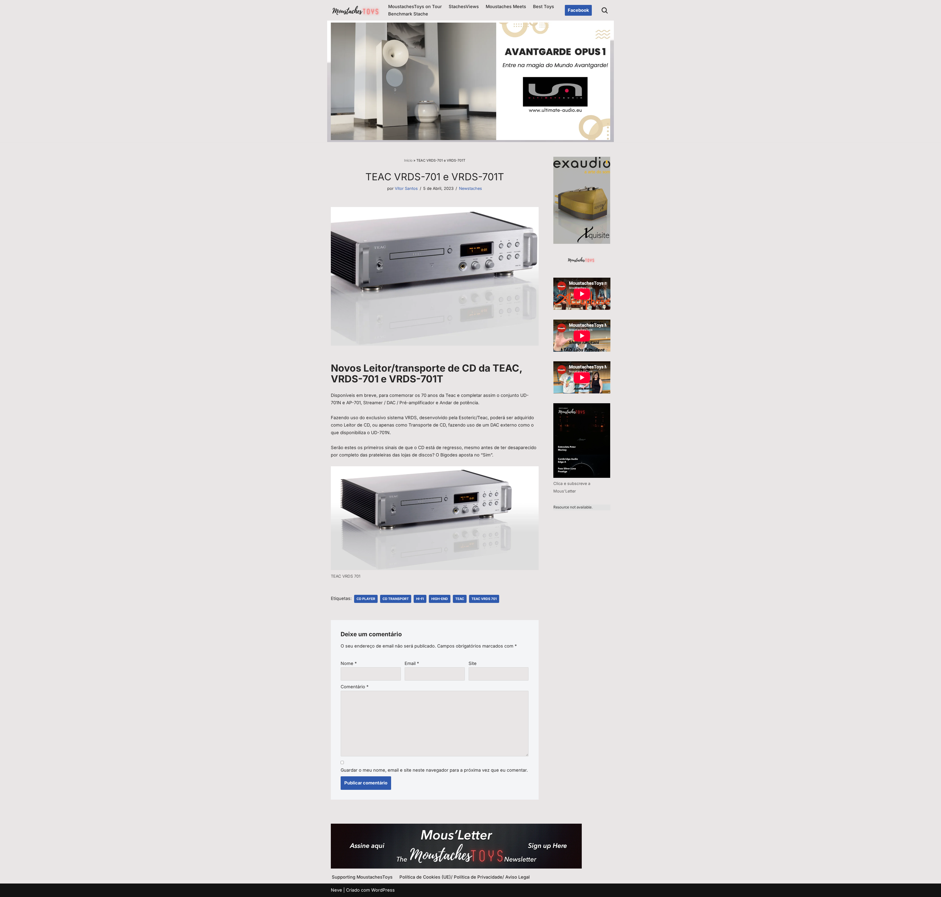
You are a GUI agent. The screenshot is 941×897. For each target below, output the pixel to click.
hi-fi (420, 599)
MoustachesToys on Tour (415, 6)
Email (412, 663)
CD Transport (396, 599)
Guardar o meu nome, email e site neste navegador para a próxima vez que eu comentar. (434, 770)
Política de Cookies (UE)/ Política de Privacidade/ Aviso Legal (464, 877)
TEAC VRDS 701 (484, 599)
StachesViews (464, 6)
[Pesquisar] (605, 10)
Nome (349, 663)
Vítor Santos (406, 188)
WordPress (383, 890)
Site (473, 663)
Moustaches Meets (506, 6)
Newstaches (470, 188)
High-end (439, 599)
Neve (336, 890)
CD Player (366, 599)
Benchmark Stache (408, 13)
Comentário (355, 686)
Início (408, 160)
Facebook (578, 10)
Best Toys (543, 6)
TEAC (459, 599)
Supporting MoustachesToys (362, 877)
